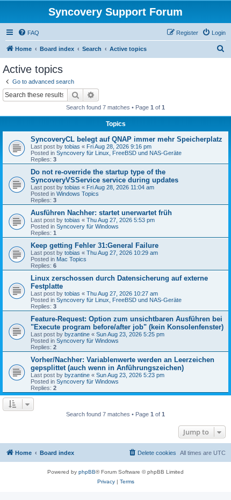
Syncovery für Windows (87, 226)
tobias (72, 146)
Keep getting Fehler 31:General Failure (94, 245)
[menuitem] (28, 32)
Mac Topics (71, 259)
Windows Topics (77, 193)
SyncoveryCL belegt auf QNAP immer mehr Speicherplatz (126, 139)
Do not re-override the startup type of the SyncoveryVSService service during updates (104, 176)
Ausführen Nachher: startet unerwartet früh (101, 213)
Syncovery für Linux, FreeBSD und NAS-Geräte (119, 153)
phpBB (87, 472)
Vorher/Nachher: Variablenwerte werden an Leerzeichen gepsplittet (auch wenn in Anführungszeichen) (122, 364)
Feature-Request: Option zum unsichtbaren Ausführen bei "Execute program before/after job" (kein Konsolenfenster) (127, 323)
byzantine (77, 334)
